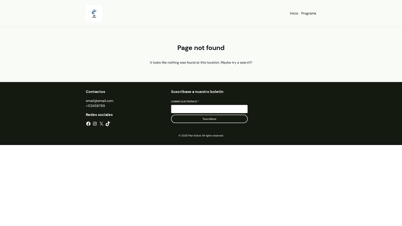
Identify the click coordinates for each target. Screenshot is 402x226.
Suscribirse (209, 119)
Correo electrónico (185, 101)
